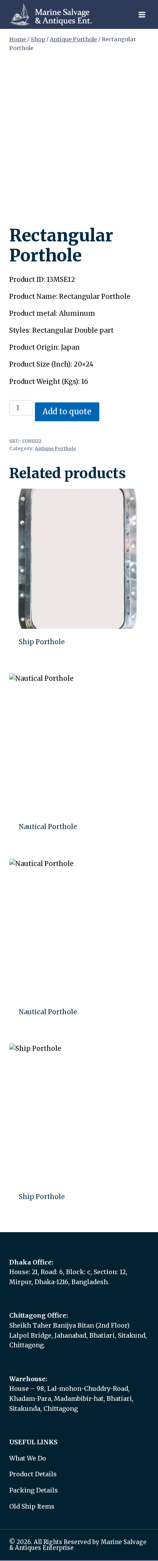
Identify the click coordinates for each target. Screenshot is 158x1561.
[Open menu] (142, 14)
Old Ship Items (31, 1506)
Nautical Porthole (48, 826)
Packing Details (33, 1490)
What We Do (27, 1458)
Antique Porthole (55, 448)
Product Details (33, 1474)
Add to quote (67, 412)
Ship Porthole (42, 642)
